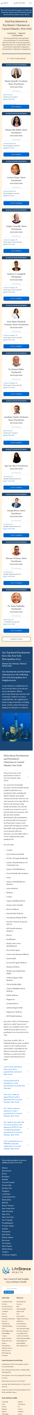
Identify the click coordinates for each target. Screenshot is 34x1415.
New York (22, 33)
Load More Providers (16, 639)
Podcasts (19, 1304)
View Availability (16, 106)
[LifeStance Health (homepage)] (4, 3)
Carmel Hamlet (17, 35)
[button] (7, 1306)
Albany (5, 1168)
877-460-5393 (10, 481)
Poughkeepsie (7, 1223)
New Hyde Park (8, 1208)
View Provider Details (16, 87)
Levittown (6, 1194)
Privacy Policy (21, 1316)
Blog (18, 1306)
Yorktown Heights (9, 1255)
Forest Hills (6, 1185)
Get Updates (9, 1292)
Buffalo (5, 1179)
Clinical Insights (21, 1309)
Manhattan (6, 1200)
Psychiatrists (11, 33)
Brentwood (6, 1171)
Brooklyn (5, 1177)
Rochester (6, 1232)
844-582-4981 (9, 99)
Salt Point (6, 1234)
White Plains (7, 1249)
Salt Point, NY (7, 95)
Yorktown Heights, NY (10, 240)
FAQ (18, 1314)
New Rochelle (7, 1211)
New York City (8, 1217)
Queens (5, 1229)
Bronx (4, 1174)
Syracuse (6, 1240)
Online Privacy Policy (23, 1319)
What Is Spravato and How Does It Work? (13, 1381)
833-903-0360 (10, 244)
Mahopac (16, 664)
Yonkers (5, 1252)
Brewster (5, 664)
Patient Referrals (21, 1301)
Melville (5, 1203)
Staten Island (7, 1237)
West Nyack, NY (8, 619)
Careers (20, 1414)
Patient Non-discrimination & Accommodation (21, 1324)
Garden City (7, 1188)
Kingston (5, 1191)
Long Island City (8, 1197)
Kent (10, 664)
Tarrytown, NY (8, 476)
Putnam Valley (7, 666)
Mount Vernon (8, 1205)
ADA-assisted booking (23, 1328)
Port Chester (7, 1220)
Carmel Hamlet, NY (9, 143)
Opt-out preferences (22, 1345)
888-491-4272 (9, 148)
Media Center (20, 1311)
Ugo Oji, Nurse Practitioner (16, 466)
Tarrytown (6, 1243)
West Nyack (7, 1246)
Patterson (23, 664)
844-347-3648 (10, 624)
